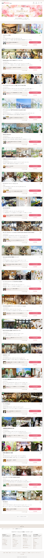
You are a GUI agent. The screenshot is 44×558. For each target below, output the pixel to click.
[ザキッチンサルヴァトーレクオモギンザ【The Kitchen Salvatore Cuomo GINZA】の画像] (22, 226)
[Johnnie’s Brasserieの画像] (22, 128)
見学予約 (35, 95)
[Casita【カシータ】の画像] (22, 348)
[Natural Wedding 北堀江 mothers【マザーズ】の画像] (22, 324)
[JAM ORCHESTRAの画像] (22, 201)
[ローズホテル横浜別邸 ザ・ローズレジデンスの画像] (22, 373)
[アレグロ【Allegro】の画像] (22, 397)
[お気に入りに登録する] (40, 35)
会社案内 (4, 552)
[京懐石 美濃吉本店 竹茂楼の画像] (22, 446)
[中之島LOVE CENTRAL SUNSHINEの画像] (22, 152)
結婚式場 (13, 528)
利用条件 (10, 552)
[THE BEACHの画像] (22, 495)
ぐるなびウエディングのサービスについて (36, 552)
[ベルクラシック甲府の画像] (22, 29)
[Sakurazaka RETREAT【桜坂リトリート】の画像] (22, 250)
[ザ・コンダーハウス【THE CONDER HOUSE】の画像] (22, 471)
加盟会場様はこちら (24, 552)
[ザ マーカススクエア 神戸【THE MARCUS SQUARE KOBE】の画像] (22, 103)
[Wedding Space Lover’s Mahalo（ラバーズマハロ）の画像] (22, 54)
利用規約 (7, 552)
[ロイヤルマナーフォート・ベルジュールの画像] (22, 177)
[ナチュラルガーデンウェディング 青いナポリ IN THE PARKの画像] (22, 79)
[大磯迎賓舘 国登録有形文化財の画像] (22, 422)
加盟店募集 (29, 552)
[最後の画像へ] (41, 29)
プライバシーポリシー (14, 552)
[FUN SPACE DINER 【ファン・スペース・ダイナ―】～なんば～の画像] (22, 299)
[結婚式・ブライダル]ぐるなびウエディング (7, 528)
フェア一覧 (35, 42)
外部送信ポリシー (19, 552)
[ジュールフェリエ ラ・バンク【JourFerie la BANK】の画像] (22, 275)
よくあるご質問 (22, 554)
